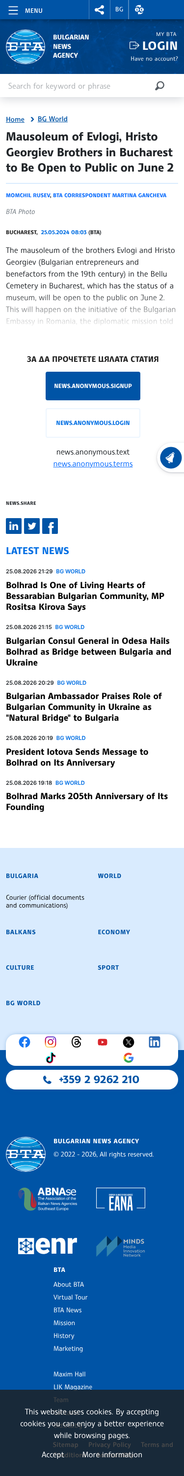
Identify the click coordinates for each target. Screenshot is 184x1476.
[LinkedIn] (157, 1042)
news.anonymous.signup (93, 385)
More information (112, 1454)
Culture (20, 968)
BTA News (67, 1310)
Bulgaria (22, 876)
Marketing (68, 1349)
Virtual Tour (70, 1297)
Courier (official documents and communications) (45, 902)
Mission (64, 1323)
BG (119, 9)
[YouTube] (105, 1042)
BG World (53, 119)
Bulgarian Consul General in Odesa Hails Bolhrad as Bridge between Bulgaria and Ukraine (88, 651)
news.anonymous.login (93, 422)
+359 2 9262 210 (99, 1079)
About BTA (68, 1285)
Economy (114, 932)
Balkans (21, 932)
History (63, 1336)
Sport (108, 968)
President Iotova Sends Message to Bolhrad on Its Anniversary (77, 757)
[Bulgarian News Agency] (26, 1154)
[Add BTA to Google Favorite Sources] (131, 1058)
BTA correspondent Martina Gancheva (109, 195)
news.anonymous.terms (93, 463)
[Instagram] (53, 1042)
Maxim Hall (69, 1374)
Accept (53, 1454)
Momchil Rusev (28, 195)
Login (160, 45)
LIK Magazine (72, 1387)
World (110, 876)
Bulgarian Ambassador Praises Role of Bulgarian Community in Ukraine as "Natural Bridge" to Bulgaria (84, 707)
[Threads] (79, 1042)
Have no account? (154, 58)
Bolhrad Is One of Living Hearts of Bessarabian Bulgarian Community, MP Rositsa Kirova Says (85, 596)
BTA (59, 1270)
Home (15, 120)
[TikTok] (53, 1058)
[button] (99, 9)
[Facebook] (27, 1042)
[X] (131, 1042)
